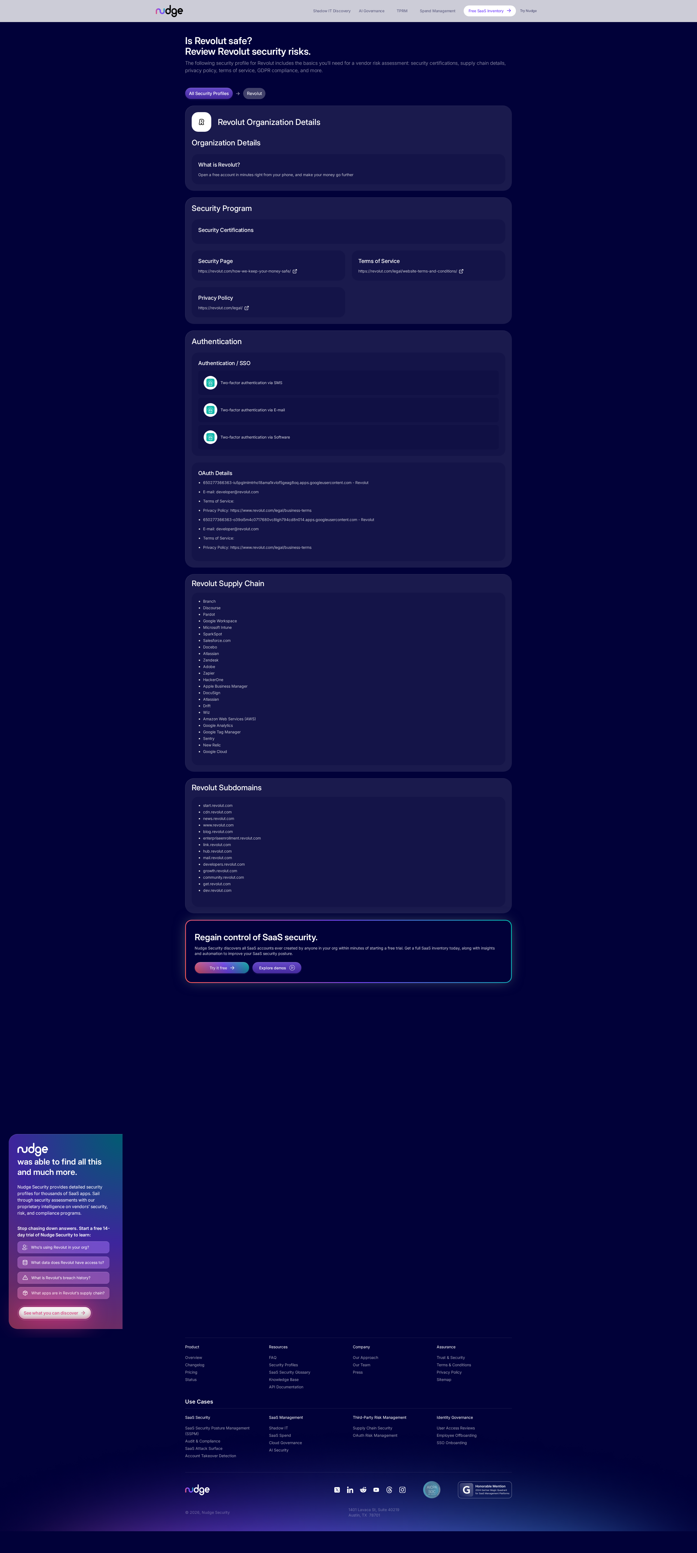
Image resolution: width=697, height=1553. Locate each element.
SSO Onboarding (452, 1442)
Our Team (361, 1364)
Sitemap (444, 1379)
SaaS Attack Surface (203, 1448)
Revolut (254, 93)
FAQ (273, 1357)
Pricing (191, 1372)
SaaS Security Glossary (289, 1372)
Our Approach (365, 1357)
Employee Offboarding (457, 1435)
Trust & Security (451, 1357)
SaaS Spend (280, 1435)
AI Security (279, 1450)
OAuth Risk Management (375, 1435)
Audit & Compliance (202, 1441)
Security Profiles (283, 1364)
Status (191, 1379)
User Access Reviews (456, 1428)
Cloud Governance (285, 1442)
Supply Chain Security (372, 1428)
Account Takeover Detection (210, 1455)
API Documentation (286, 1386)
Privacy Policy (449, 1372)
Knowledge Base (284, 1379)
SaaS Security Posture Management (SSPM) (217, 1431)
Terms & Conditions (454, 1364)
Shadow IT (278, 1428)
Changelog (194, 1364)
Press (358, 1372)
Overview (193, 1357)
